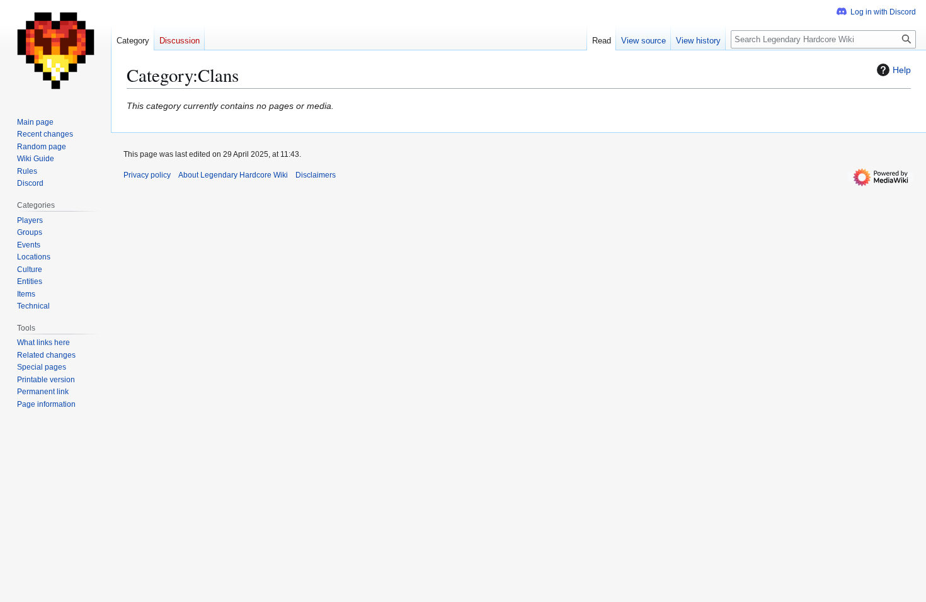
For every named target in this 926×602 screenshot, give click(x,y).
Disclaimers (315, 175)
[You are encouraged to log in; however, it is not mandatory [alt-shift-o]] (876, 12)
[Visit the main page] (55, 50)
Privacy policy (147, 175)
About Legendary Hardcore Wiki (233, 175)
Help (902, 70)
